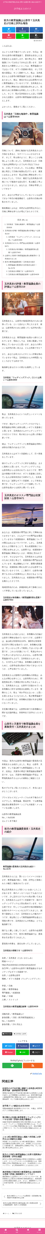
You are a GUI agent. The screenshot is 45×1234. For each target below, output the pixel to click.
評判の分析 (8, 1034)
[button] (41, 606)
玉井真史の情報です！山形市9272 (21, 271)
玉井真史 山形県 (20, 1034)
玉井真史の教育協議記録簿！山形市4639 (23, 274)
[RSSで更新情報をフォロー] (33, 1065)
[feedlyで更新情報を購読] (12, 1065)
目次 (19, 220)
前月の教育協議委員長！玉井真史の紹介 (20, 262)
